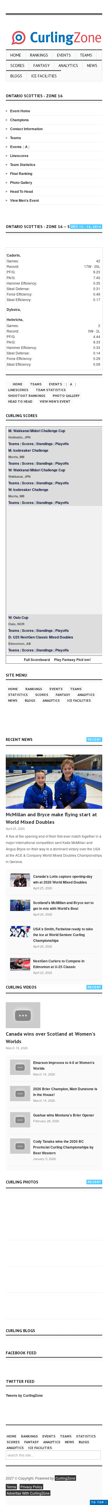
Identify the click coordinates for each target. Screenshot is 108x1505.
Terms (11, 1486)
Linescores (19, 155)
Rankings (39, 55)
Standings (44, 443)
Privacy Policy (31, 1486)
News (92, 65)
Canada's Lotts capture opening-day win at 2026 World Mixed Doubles (62, 879)
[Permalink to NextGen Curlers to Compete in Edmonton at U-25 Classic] (20, 964)
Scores (17, 65)
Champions (19, 119)
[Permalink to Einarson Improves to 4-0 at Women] (20, 1067)
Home (15, 55)
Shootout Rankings (26, 395)
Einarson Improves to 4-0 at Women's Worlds (63, 1065)
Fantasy (41, 65)
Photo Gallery (21, 182)
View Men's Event (24, 200)
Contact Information (26, 128)
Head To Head (21, 191)
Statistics (18, 694)
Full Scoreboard (37, 659)
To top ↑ (99, 1502)
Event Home (20, 110)
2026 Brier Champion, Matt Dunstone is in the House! (65, 1091)
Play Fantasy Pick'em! (72, 659)
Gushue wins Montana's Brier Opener (63, 1115)
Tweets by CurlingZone (24, 1395)
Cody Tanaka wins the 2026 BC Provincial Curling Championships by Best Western (63, 1147)
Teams (86, 55)
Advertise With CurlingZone (28, 1493)
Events (64, 55)
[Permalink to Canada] (20, 880)
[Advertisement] (54, 560)
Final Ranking (21, 173)
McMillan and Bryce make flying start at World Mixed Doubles (51, 818)
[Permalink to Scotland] (20, 905)
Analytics (68, 65)
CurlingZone (65, 1478)
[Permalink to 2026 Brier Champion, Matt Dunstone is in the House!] (20, 1093)
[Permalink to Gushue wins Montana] (20, 1119)
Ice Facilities (44, 76)
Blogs (16, 76)
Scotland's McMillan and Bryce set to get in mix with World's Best (63, 905)
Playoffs (62, 443)
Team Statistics (22, 164)
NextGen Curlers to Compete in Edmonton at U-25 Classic (58, 963)
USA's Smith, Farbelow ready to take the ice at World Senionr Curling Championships (63, 934)
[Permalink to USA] (20, 931)
